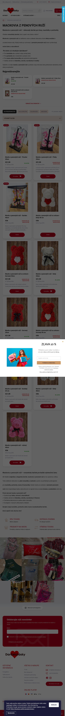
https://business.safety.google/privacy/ (22, 709)
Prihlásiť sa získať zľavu (49, 362)
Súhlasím (54, 705)
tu (37, 705)
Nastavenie (11, 713)
